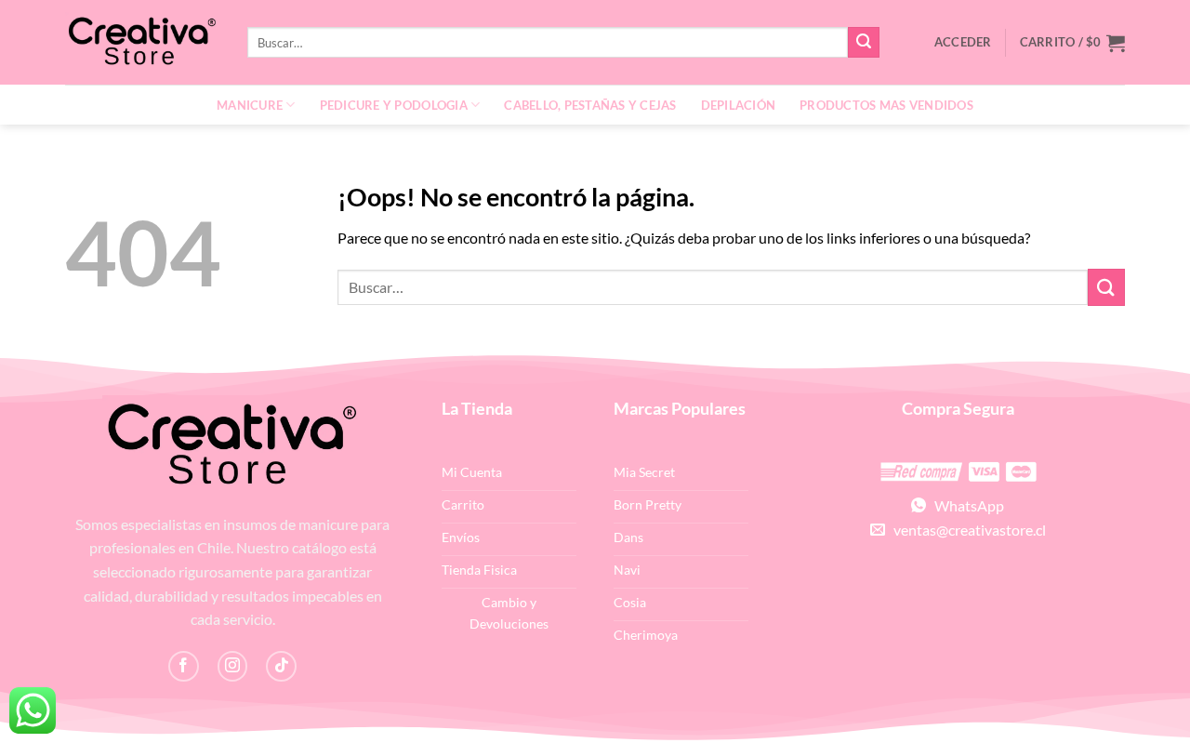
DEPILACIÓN (738, 105)
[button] (1072, 42)
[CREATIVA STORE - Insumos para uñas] (142, 42)
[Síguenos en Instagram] (233, 666)
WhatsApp (965, 505)
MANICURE (250, 105)
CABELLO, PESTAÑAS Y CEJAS (590, 105)
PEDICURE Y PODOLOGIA (394, 105)
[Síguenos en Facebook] (183, 666)
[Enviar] (863, 43)
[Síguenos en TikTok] (281, 666)
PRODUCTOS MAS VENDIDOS (886, 105)
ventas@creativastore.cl (965, 529)
